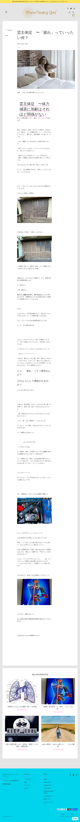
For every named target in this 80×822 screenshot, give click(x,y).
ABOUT (45, 779)
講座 (25, 782)
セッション (27, 785)
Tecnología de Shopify (7, 816)
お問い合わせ (47, 782)
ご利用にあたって (48, 796)
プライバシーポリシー (48, 803)
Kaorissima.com (6, 783)
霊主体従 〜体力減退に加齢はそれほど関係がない (34, 109)
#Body (6, 35)
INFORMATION (47, 785)
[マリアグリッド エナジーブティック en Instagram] (74, 8)
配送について (47, 799)
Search (26, 788)
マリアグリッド (28, 779)
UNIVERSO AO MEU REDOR (48, 792)
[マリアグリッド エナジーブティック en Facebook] (68, 8)
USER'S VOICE (47, 788)
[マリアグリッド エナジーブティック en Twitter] (71, 8)
